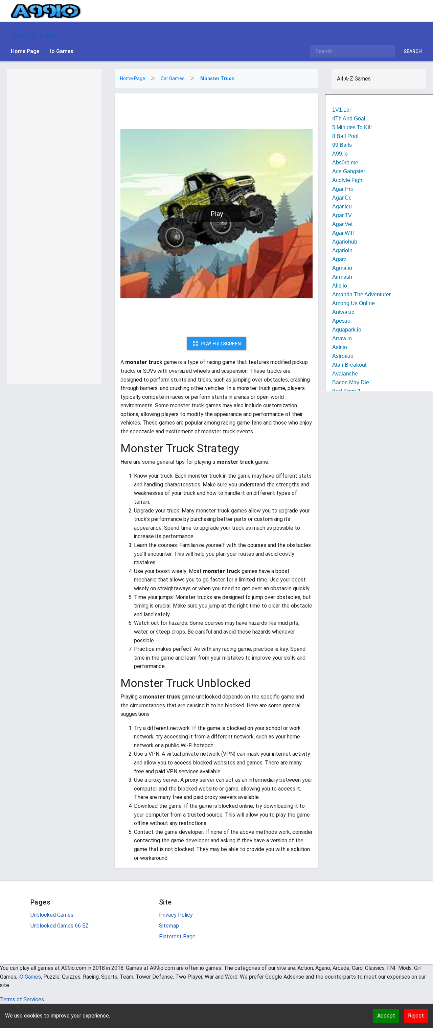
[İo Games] (46, 11)
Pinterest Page (177, 936)
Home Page (25, 51)
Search (413, 51)
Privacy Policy (176, 915)
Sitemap (169, 925)
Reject (416, 1015)
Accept (386, 1015)
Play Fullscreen (221, 343)
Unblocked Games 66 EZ (59, 925)
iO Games (30, 977)
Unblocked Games (51, 915)
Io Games (61, 51)
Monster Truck (33, 35)
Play (216, 214)
